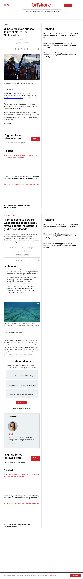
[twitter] (22, 49)
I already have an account (21, 408)
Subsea (57, 16)
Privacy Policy (52, 575)
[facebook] (16, 49)
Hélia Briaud (14, 248)
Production (66, 16)
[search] (8, 5)
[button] (5, 5)
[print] (39, 49)
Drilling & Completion (31, 16)
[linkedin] (19, 49)
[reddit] (24, 49)
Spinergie (30, 248)
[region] (41, 575)
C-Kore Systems (18, 93)
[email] (27, 49)
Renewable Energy (9, 215)
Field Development (47, 16)
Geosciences (17, 16)
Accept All (75, 575)
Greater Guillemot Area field (13, 98)
